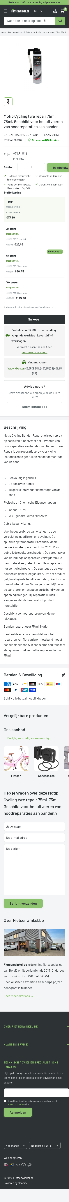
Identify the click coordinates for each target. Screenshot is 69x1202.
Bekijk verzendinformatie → (34, 352)
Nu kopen (34, 319)
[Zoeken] (60, 20)
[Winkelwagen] (62, 11)
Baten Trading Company (21, 134)
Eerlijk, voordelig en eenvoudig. (28, 738)
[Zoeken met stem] (45, 20)
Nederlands (12, 1145)
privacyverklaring (16, 1104)
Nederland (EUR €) (41, 1145)
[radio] (34, 209)
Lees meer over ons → (18, 996)
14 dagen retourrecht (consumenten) (19, 177)
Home (3, 32)
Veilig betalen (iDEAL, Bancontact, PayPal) (19, 186)
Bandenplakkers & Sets (19, 32)
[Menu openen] (5, 11)
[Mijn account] (55, 11)
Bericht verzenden (23, 903)
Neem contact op (34, 407)
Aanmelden (18, 1112)
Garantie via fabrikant (51, 184)
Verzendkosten (16, 368)
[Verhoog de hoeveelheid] (41, 167)
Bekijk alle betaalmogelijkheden (25, 698)
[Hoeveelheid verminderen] (21, 167)
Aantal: (9, 167)
